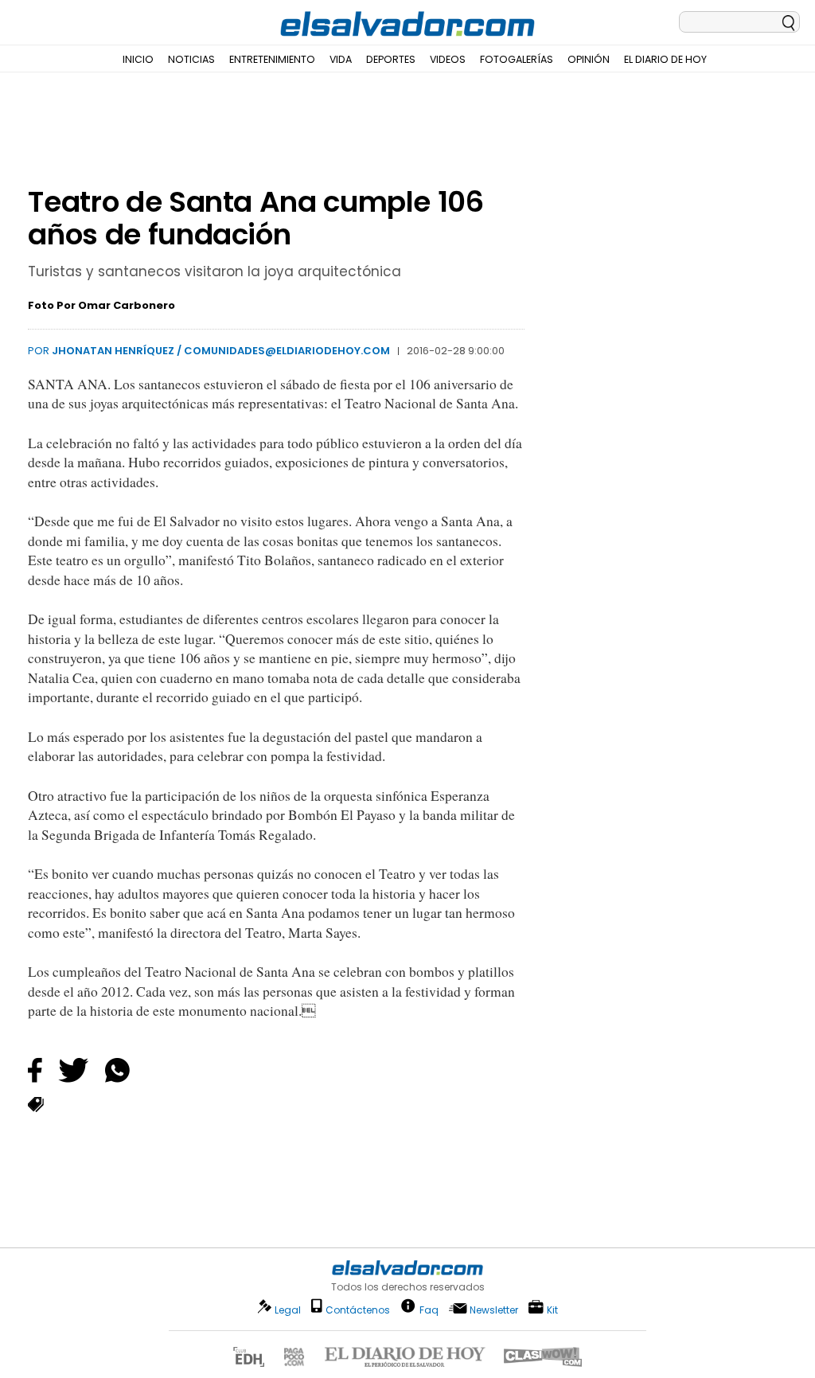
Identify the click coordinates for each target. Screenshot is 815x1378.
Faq (429, 1309)
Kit (552, 1309)
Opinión (588, 59)
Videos (448, 59)
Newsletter (494, 1310)
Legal (288, 1310)
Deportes (390, 59)
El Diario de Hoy (665, 59)
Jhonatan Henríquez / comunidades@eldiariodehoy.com (221, 350)
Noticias (191, 59)
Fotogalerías (516, 59)
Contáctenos (358, 1310)
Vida (341, 59)
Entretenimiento (272, 59)
